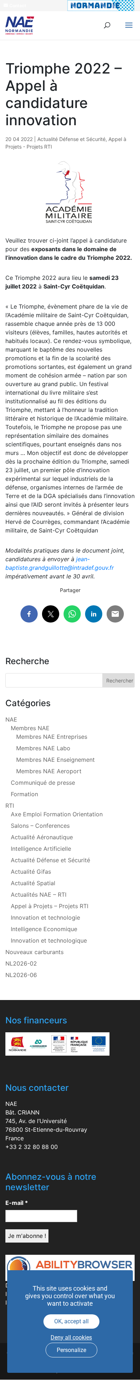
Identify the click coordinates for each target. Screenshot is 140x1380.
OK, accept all (71, 1321)
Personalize (71, 1350)
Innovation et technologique (49, 940)
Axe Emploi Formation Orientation (57, 814)
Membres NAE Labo (43, 748)
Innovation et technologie (45, 917)
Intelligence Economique (44, 929)
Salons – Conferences (40, 825)
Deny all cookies (71, 1337)
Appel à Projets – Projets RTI (49, 906)
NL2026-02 (21, 963)
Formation (24, 794)
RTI (9, 805)
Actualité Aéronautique (42, 837)
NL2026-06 (21, 974)
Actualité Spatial (33, 883)
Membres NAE (30, 728)
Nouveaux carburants (34, 952)
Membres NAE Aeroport (48, 771)
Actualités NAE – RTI (38, 894)
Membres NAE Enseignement (55, 759)
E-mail (16, 1202)
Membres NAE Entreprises (51, 736)
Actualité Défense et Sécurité (71, 139)
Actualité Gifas (31, 871)
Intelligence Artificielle (41, 848)
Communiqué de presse (43, 782)
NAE (11, 719)
